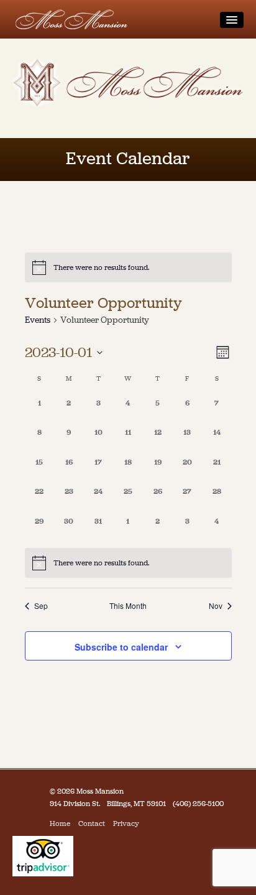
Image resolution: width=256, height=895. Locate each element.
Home (60, 823)
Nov (215, 606)
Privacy (126, 823)
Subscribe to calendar (121, 647)
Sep (41, 606)
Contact (91, 823)
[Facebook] (150, 823)
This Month (128, 606)
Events (37, 320)
